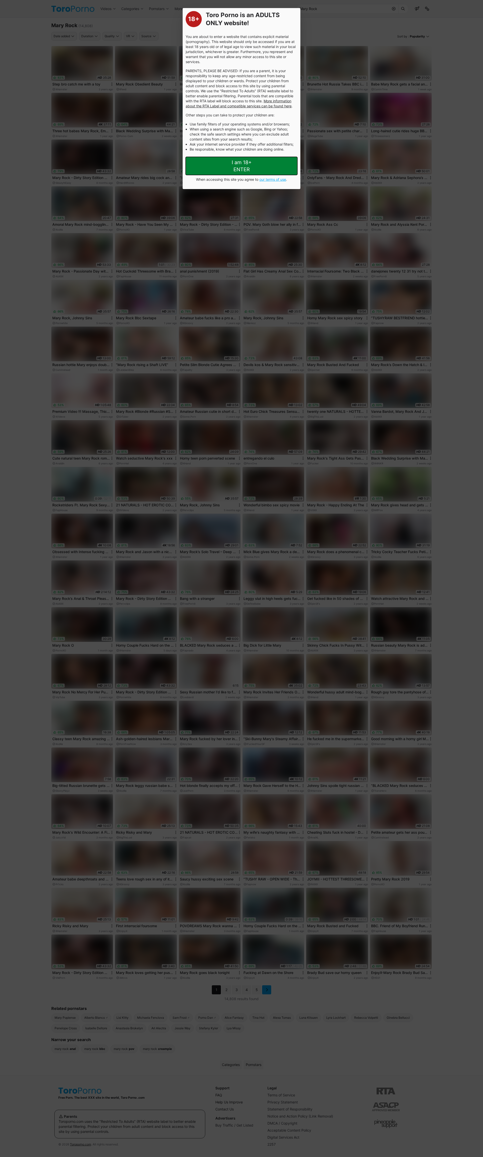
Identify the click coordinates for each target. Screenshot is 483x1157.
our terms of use (272, 179)
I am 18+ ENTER (242, 165)
